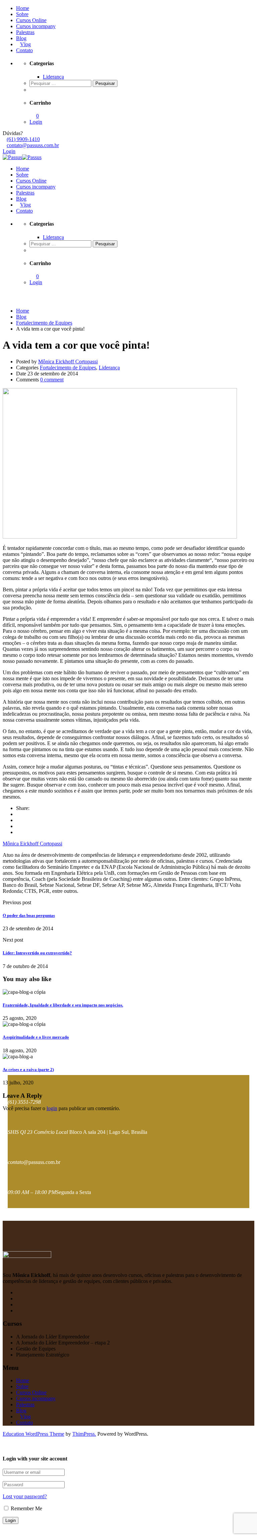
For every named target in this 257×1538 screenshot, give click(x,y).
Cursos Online (31, 20)
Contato (24, 50)
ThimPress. (84, 1434)
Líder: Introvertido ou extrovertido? (37, 952)
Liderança (53, 77)
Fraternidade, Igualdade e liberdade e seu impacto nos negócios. (63, 1005)
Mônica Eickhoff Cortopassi (68, 361)
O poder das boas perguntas (29, 915)
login (52, 1108)
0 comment (52, 379)
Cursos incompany (36, 26)
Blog (21, 38)
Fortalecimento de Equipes (68, 367)
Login (35, 122)
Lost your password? (25, 1496)
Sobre (22, 14)
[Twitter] (18, 826)
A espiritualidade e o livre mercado (36, 1037)
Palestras (25, 32)
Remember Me (25, 1508)
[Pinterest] (18, 832)
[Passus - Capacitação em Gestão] (12, 157)
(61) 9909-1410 (23, 139)
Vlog (25, 44)
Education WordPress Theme (33, 1434)
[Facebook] (18, 814)
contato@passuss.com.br (33, 145)
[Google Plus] (18, 820)
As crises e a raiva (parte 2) (28, 1069)
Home (22, 8)
